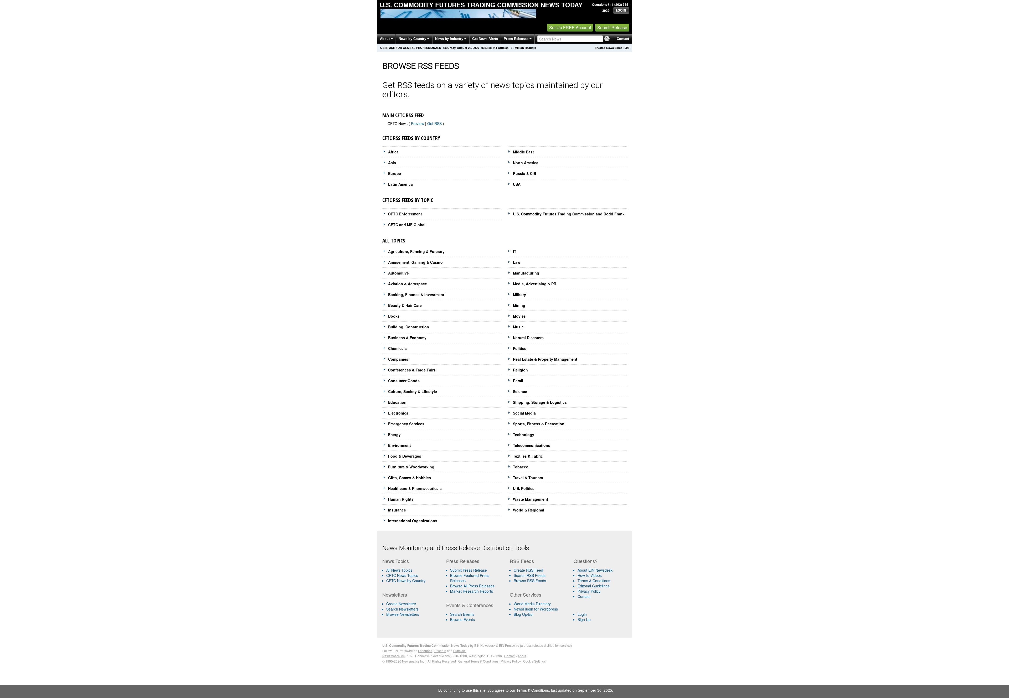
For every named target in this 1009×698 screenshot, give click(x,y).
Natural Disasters (528, 337)
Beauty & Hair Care (405, 305)
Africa (393, 151)
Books (394, 316)
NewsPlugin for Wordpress (536, 609)
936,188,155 (489, 48)
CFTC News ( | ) (416, 123)
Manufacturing (526, 273)
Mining (519, 305)
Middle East (523, 151)
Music (518, 326)
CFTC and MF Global (406, 224)
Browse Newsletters (402, 614)
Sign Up (584, 619)
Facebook (425, 650)
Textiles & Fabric (528, 456)
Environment (399, 445)
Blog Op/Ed (523, 614)
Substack (459, 650)
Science (520, 391)
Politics (519, 348)
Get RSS (435, 123)
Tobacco (520, 466)
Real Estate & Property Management (545, 359)
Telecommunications (531, 445)
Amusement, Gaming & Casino (415, 262)
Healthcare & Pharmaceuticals (415, 488)
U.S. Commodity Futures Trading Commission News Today (481, 4)
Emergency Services (406, 423)
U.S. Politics (523, 488)
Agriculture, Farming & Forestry (416, 251)
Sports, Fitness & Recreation (538, 423)
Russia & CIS (524, 173)
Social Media (524, 413)
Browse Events (462, 619)
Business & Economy (407, 337)
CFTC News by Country (405, 580)
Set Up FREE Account (570, 27)
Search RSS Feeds (529, 575)
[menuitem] (412, 575)
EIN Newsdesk (484, 645)
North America (525, 162)
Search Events (462, 614)
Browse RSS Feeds (530, 580)
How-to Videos (590, 575)
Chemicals (397, 348)
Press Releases (516, 39)
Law (516, 262)
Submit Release (612, 27)
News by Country (413, 39)
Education (397, 402)
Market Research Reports (471, 591)
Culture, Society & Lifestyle (412, 391)
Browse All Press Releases (472, 585)
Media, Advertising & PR (534, 283)
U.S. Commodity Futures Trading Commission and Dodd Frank (569, 213)
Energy (394, 434)
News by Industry (449, 39)
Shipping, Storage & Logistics (540, 402)
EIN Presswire (509, 645)
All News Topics (399, 570)
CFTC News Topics (402, 575)
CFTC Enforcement (405, 213)
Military (519, 294)
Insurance (397, 510)
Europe (394, 173)
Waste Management (530, 499)
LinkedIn (440, 650)
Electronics (398, 413)
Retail (518, 380)
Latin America (400, 184)
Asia (392, 162)
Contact (623, 39)
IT (514, 251)
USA (517, 184)
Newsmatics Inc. (393, 656)
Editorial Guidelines (594, 585)
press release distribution (542, 645)
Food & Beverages (404, 456)
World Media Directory (532, 603)
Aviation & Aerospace (407, 283)
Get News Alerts (485, 39)
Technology (523, 434)
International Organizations (412, 520)
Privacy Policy (589, 591)
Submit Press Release (468, 570)
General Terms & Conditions (478, 661)
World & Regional (528, 510)
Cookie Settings (534, 661)
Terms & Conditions (594, 580)
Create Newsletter (401, 603)
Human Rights (401, 499)
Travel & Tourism (528, 477)
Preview (417, 123)
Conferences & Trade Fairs (412, 370)
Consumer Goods (404, 380)
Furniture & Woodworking (411, 466)
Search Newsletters (402, 609)
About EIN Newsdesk (595, 570)
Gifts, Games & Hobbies (409, 477)
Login (582, 614)
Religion (520, 370)
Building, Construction (408, 326)
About (385, 39)
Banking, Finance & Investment (416, 294)
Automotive (398, 273)
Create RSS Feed (528, 570)
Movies (519, 316)
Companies (398, 359)
